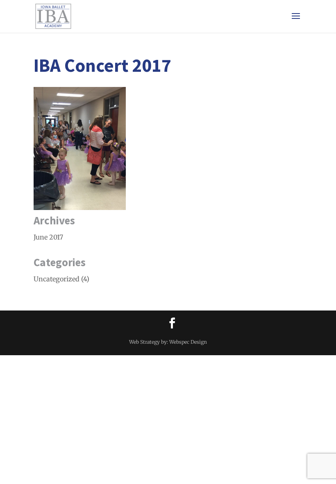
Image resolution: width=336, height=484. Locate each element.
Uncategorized (56, 279)
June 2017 (48, 237)
